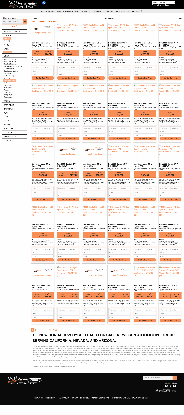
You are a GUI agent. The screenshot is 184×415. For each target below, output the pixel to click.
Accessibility (50, 398)
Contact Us (38, 398)
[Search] (25, 21)
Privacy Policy (64, 398)
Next (55, 329)
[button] (44, 3)
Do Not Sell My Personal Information (95, 398)
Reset (14, 26)
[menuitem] (15, 38)
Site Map (74, 398)
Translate (168, 5)
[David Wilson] (23, 4)
